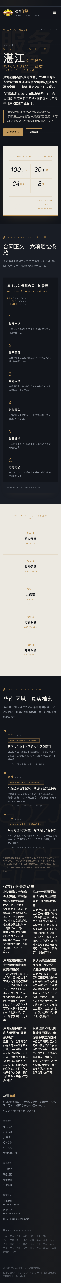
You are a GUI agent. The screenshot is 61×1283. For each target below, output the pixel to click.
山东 (14, 1252)
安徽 (32, 1240)
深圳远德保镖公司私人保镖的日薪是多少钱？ (15, 1033)
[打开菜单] (55, 13)
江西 (18, 1244)
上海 (5, 1236)
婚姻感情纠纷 (10, 1153)
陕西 (25, 1244)
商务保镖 (7, 1132)
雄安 (39, 1236)
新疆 (54, 1248)
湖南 (18, 1248)
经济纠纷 (7, 1147)
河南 (32, 1248)
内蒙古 (6, 1252)
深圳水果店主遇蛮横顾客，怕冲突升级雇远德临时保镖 (44, 965)
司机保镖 (7, 1126)
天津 (18, 1236)
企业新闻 (7, 1179)
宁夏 (5, 1248)
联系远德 (7, 1174)
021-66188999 (11, 1204)
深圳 (32, 1236)
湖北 (45, 1240)
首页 (5, 45)
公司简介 (7, 1169)
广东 (12, 1240)
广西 (12, 1248)
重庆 (25, 1236)
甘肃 (45, 1244)
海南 (52, 1240)
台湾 (5, 1240)
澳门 (52, 1236)
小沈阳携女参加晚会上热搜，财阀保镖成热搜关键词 (15, 896)
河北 (12, 1244)
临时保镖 (7, 1142)
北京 (12, 1236)
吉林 (39, 1248)
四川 (39, 1244)
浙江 (18, 1240)
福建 (39, 1240)
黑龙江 (46, 1248)
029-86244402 (11, 1213)
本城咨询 (13, 132)
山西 (32, 1244)
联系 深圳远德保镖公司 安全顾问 (31, 867)
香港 (45, 1236)
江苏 (25, 1240)
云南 (52, 1244)
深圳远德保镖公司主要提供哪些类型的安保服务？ (15, 965)
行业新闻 (7, 1184)
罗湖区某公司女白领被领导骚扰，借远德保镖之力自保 (44, 1033)
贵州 (5, 1244)
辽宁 (25, 1248)
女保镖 (6, 1137)
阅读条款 (34, 132)
